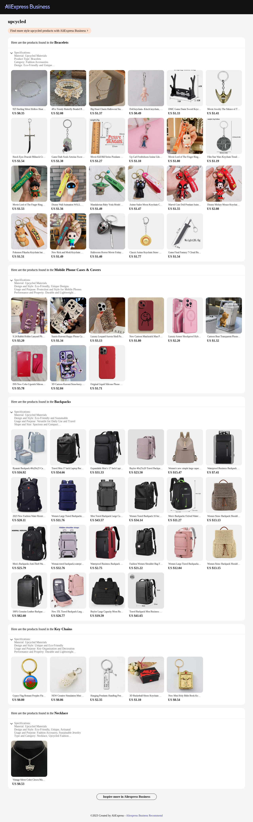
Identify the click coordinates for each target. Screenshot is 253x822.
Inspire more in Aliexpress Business (126, 796)
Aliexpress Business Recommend (144, 815)
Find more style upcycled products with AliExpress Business (48, 30)
